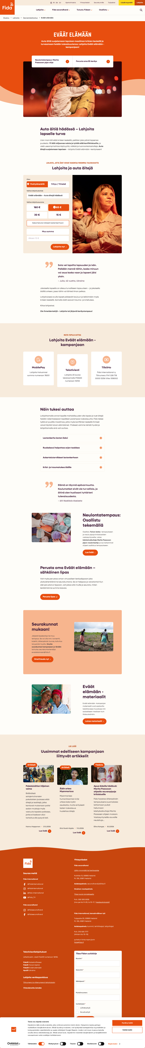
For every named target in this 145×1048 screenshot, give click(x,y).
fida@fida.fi (79, 942)
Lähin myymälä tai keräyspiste (86, 870)
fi (54, 3)
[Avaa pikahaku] (141, 10)
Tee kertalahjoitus (30, 18)
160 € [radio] (37, 207)
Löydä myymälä (126, 3)
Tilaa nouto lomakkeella (84, 894)
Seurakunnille (99, 3)
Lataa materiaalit (93, 721)
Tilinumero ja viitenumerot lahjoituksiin (39, 982)
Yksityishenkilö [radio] (37, 184)
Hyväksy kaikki (127, 1023)
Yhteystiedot (85, 3)
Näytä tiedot (112, 1044)
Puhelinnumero (81, 993)
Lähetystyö (85, 1008)
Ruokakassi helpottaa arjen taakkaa (61, 448)
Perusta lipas (49, 597)
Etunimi (79, 958)
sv (59, 3)
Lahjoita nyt (59, 247)
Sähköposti (80, 981)
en (56, 3)
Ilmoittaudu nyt (41, 659)
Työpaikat (111, 3)
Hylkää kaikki (127, 1030)
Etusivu (6, 18)
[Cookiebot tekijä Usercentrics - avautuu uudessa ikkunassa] (13, 1043)
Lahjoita (140, 3)
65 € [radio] (58, 207)
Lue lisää (89, 553)
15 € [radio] (58, 215)
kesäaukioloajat (102, 902)
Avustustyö (85, 1012)
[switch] (63, 1043)
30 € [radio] (37, 215)
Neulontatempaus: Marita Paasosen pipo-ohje (47, 61)
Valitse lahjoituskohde (35, 191)
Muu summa (48, 232)
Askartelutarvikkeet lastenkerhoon (60, 458)
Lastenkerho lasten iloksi (55, 438)
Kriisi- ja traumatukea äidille (57, 467)
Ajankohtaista (70, 3)
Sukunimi (79, 970)
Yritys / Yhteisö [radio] (58, 184)
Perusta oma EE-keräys (86, 61)
